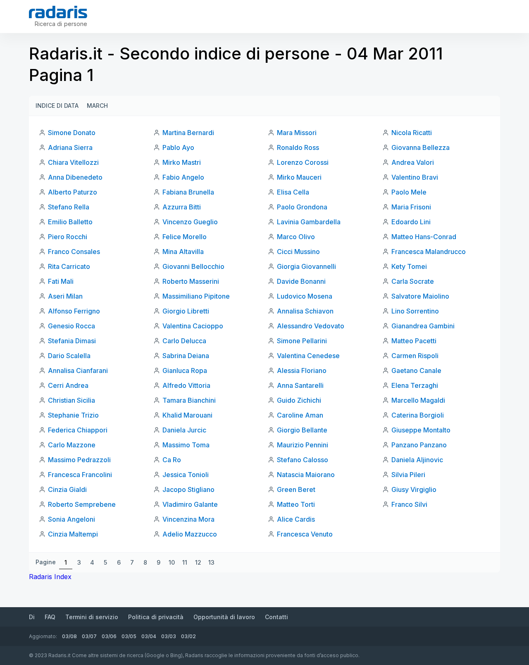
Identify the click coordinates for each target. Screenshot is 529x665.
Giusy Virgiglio (413, 489)
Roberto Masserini (190, 281)
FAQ (50, 616)
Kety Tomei (409, 266)
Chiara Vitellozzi (73, 162)
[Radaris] (58, 12)
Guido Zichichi (299, 400)
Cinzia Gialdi (67, 489)
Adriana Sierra (70, 147)
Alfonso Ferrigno (74, 311)
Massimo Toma (186, 445)
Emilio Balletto (70, 222)
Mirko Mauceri (299, 177)
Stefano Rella (68, 207)
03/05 (129, 636)
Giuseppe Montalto (420, 430)
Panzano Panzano (419, 445)
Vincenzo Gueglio (190, 222)
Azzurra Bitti (181, 207)
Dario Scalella (69, 356)
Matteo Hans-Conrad (423, 237)
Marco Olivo (296, 237)
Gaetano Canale (416, 370)
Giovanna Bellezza (420, 147)
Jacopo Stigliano (188, 489)
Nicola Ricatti (411, 132)
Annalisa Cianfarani (78, 370)
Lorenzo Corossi (303, 162)
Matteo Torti (296, 504)
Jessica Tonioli (185, 474)
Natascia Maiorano (306, 474)
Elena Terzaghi (414, 385)
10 (172, 562)
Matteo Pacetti (413, 341)
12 (198, 562)
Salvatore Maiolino (420, 296)
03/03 (168, 636)
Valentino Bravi (414, 177)
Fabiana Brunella (188, 192)
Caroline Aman (300, 415)
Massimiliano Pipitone (196, 296)
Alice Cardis (296, 519)
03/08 (69, 636)
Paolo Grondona (302, 207)
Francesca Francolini (80, 474)
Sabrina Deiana (185, 356)
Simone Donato (71, 132)
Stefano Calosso (302, 460)
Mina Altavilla (183, 251)
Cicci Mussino (298, 251)
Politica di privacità (155, 616)
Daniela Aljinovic (417, 460)
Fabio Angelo (183, 177)
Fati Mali (61, 281)
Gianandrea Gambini (423, 326)
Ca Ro (171, 460)
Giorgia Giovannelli (306, 266)
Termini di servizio (91, 616)
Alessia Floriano (301, 370)
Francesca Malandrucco (428, 251)
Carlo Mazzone (71, 445)
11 (184, 562)
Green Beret (296, 489)
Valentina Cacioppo (192, 326)
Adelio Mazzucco (189, 534)
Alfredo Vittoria (186, 385)
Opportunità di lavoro (224, 616)
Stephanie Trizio (73, 415)
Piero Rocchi (67, 237)
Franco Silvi (409, 504)
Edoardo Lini (411, 222)
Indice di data (57, 105)
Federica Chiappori (77, 430)
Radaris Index (50, 576)
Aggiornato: (43, 636)
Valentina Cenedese (308, 356)
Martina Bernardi (188, 132)
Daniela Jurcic (184, 430)
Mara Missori (297, 132)
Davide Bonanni (301, 281)
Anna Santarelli (300, 385)
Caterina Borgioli (417, 415)
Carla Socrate (412, 281)
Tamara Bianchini (189, 400)
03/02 (188, 636)
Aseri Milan (65, 296)
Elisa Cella (293, 192)
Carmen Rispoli (414, 356)
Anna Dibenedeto (75, 177)
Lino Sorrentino (415, 311)
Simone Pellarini (302, 341)
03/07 (89, 636)
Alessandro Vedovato (310, 326)
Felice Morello (184, 237)
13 (211, 562)
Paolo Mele (409, 192)
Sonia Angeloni (71, 519)
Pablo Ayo (178, 147)
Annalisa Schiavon (305, 311)
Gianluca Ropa (184, 370)
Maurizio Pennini (302, 445)
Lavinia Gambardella (309, 222)
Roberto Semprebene (82, 504)
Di (32, 616)
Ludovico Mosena (304, 296)
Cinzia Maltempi (73, 534)
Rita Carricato (69, 266)
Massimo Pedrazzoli (79, 460)
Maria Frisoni (411, 207)
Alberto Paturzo (72, 192)
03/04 (148, 636)
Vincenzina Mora (188, 519)
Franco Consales (74, 251)
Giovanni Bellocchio (193, 266)
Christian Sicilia (71, 400)
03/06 (109, 636)
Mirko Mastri (181, 162)
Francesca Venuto (305, 534)
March (97, 105)
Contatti (276, 616)
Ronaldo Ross (298, 147)
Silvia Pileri (408, 474)
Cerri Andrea (68, 385)
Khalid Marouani (187, 415)
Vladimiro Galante (190, 504)
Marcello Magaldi (418, 400)
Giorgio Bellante (302, 430)
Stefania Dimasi (72, 341)
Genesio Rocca (71, 326)
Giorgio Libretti (185, 311)
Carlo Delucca (184, 341)
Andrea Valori (412, 162)
